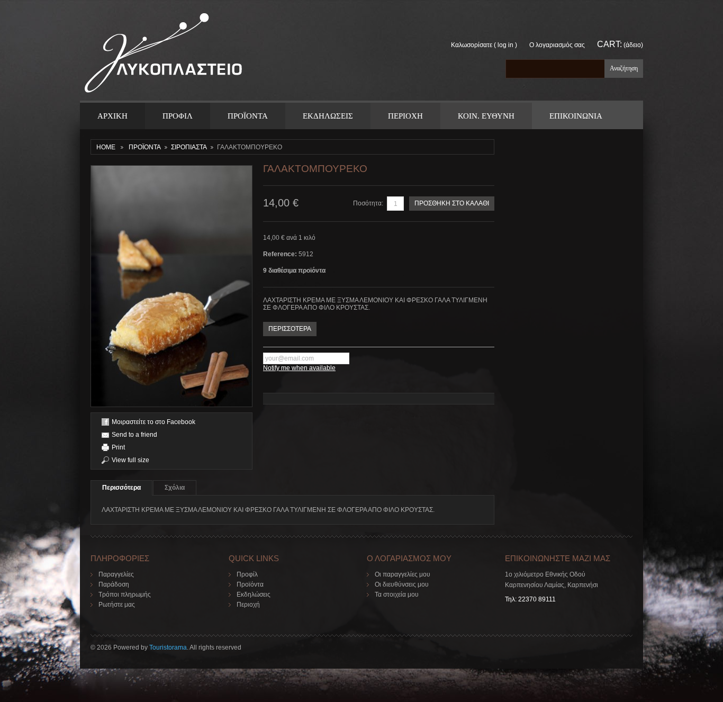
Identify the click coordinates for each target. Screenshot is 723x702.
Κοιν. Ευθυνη (486, 116)
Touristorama (168, 647)
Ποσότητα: (368, 203)
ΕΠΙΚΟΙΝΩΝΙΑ (575, 116)
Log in (505, 45)
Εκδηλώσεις (253, 594)
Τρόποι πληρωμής (124, 594)
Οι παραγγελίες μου (402, 574)
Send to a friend (134, 434)
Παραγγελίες (116, 574)
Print (118, 447)
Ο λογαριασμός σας (557, 45)
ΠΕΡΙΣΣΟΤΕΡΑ (289, 328)
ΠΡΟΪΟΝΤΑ (248, 116)
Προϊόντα (250, 584)
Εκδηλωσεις (328, 116)
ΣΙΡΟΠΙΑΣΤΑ (189, 147)
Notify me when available (299, 368)
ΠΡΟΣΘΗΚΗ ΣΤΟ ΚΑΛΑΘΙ (451, 203)
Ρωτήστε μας (116, 604)
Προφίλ (247, 574)
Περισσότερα (121, 487)
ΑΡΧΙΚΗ (112, 116)
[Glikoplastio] (163, 56)
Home (105, 147)
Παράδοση (113, 584)
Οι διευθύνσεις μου (402, 584)
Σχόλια (175, 487)
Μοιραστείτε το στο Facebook (153, 422)
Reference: (281, 254)
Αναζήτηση (624, 68)
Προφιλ (177, 116)
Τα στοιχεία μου (397, 594)
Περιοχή (248, 604)
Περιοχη (405, 116)
